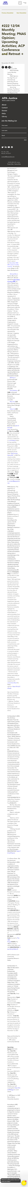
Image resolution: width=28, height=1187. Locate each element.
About (4, 105)
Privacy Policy (10, 164)
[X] (6, 67)
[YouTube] (9, 67)
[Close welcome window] (20, 1178)
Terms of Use (17, 164)
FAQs (4, 113)
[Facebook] (3, 67)
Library (4, 116)
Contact (5, 108)
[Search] (20, 2)
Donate (4, 111)
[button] (24, 2)
